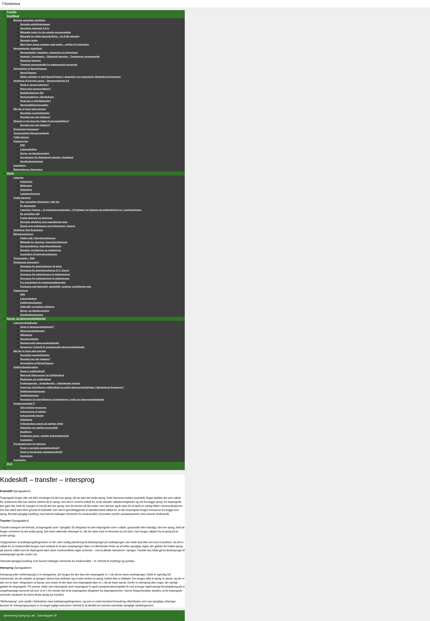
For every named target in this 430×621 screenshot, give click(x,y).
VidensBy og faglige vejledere (37, 306)
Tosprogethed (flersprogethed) (31, 133)
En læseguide (28, 205)
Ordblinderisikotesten (32, 391)
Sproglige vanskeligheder (35, 113)
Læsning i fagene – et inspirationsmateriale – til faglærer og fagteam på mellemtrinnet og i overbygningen (80, 209)
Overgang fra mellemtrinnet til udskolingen (44, 278)
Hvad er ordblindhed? (32, 371)
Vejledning (26, 419)
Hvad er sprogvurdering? (34, 84)
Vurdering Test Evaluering (28, 230)
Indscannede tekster (32, 415)
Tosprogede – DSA (24, 258)
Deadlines (26, 431)
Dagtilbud (13, 16)
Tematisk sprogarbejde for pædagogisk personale (48, 64)
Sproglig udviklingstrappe (35, 24)
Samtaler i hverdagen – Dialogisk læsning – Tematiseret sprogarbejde (60, 56)
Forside (11, 12)
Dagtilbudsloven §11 (32, 92)
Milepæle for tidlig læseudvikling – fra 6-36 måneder (49, 36)
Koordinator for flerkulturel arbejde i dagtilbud (46, 157)
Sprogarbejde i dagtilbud (27, 48)
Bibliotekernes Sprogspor (28, 169)
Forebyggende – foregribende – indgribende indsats (50, 383)
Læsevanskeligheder (25, 322)
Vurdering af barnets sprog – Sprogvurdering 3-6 (41, 80)
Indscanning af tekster (33, 411)
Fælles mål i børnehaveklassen (38, 238)
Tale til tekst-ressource (33, 407)
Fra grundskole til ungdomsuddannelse (43, 282)
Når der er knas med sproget (29, 109)
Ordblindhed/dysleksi (25, 367)
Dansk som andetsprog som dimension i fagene (47, 226)
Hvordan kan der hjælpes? (35, 117)
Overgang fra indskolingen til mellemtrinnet (45, 274)
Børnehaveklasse (23, 234)
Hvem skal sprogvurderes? (35, 88)
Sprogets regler (29, 40)
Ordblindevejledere (31, 302)
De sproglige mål (29, 213)
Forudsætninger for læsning (29, 443)
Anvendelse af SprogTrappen (30, 68)
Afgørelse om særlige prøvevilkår (39, 427)
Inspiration (19, 165)
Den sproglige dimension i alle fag (39, 201)
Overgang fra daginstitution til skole (41, 266)
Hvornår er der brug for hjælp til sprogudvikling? (41, 121)
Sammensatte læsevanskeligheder (39, 343)
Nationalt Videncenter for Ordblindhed (42, 375)
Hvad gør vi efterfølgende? (35, 101)
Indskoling (26, 181)
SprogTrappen (28, 72)
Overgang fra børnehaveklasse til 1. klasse (44, 270)
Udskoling (26, 189)
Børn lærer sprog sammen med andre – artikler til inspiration (54, 44)
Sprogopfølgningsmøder (34, 105)
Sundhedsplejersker (31, 161)
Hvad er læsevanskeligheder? (37, 326)
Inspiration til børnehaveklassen (38, 254)
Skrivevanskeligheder (32, 330)
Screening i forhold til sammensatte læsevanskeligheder (52, 347)
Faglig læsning (22, 197)
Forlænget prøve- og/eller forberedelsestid (44, 435)
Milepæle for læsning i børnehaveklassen (43, 242)
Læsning (18, 177)
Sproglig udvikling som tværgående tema (43, 222)
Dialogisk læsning (30, 60)
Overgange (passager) (26, 129)
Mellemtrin (26, 185)
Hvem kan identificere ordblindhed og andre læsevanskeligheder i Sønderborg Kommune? (72, 387)
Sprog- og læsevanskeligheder (26, 318)
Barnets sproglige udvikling (29, 20)
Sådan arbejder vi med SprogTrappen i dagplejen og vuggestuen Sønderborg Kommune (70, 76)
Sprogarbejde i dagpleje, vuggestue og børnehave (49, 52)
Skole (10, 173)
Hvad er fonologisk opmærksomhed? (41, 452)
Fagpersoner (20, 141)
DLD (9, 463)
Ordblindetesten (29, 395)
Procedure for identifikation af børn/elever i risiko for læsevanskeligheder (62, 399)
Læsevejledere (28, 149)
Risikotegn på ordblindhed (35, 379)
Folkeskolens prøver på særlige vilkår (41, 423)
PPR (22, 145)
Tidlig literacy (21, 137)
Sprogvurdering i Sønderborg (37, 96)
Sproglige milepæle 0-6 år (34, 28)
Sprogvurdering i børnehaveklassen (40, 246)
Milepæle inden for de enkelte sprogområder (45, 32)
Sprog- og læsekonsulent (34, 153)
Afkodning (26, 335)
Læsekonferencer (30, 193)
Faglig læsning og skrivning (36, 218)
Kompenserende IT (24, 403)
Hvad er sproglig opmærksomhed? (40, 448)
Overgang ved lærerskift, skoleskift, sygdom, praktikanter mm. (55, 286)
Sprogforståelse (29, 339)
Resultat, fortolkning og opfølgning (40, 250)
